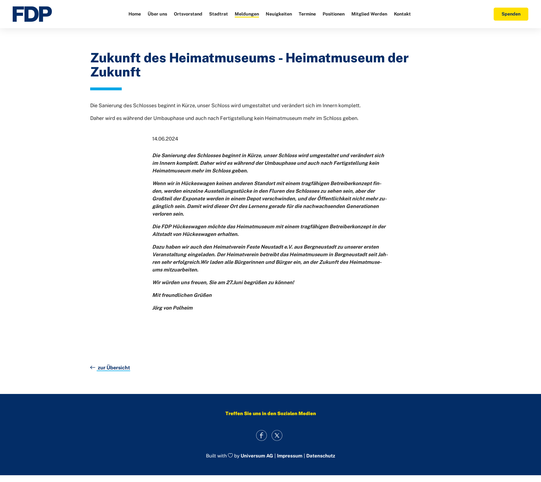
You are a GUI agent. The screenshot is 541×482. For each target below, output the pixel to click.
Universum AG (257, 456)
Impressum (289, 456)
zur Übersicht (113, 368)
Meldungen (247, 14)
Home (134, 14)
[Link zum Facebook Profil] (261, 435)
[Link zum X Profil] (276, 435)
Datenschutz (320, 456)
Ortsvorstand (188, 14)
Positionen (334, 14)
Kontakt (402, 14)
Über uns (157, 14)
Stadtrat (218, 14)
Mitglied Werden (369, 14)
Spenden (511, 14)
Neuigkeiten (279, 14)
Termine (307, 14)
